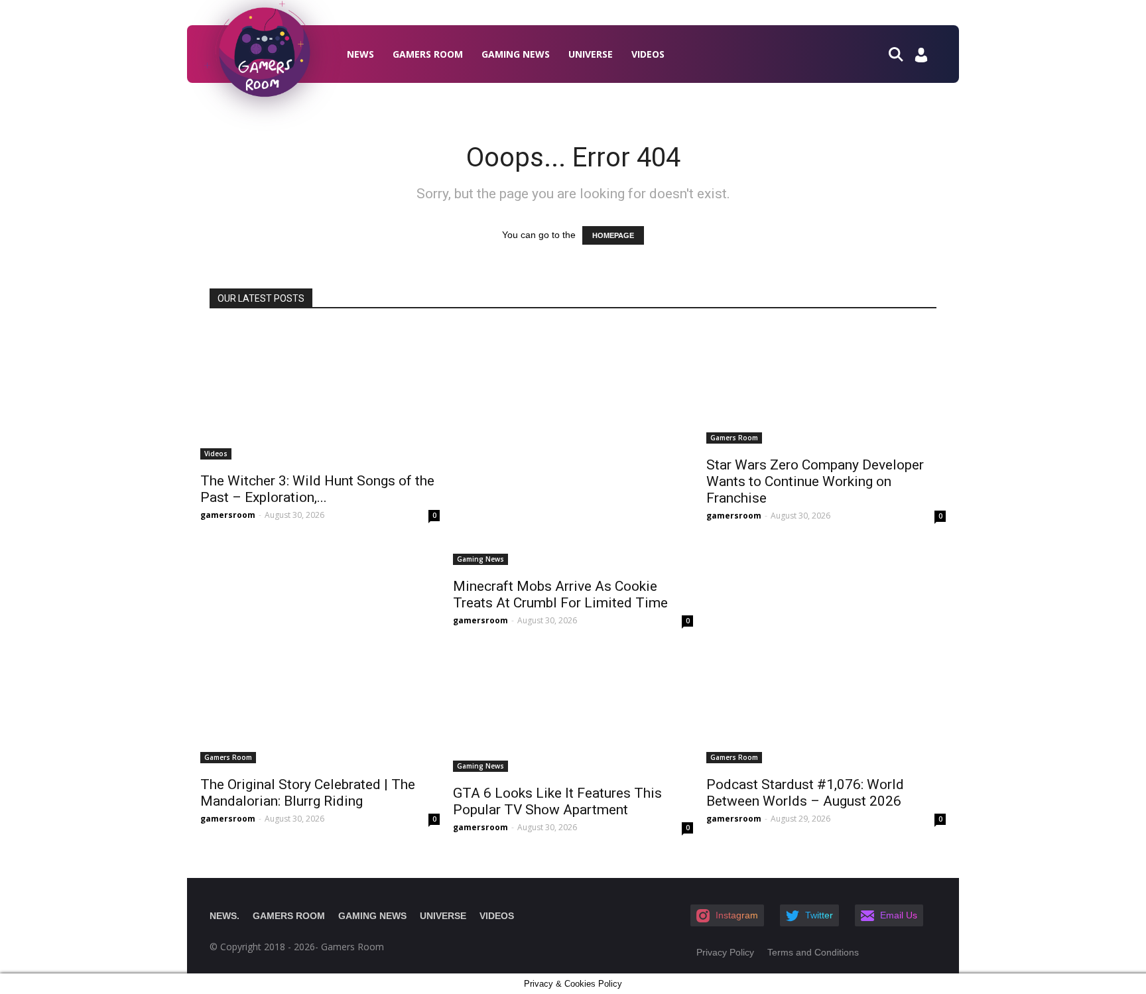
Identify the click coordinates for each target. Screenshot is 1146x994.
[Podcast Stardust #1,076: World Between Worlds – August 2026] (826, 704)
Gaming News (515, 54)
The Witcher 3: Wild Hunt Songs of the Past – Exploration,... (317, 489)
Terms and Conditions (813, 952)
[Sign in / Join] (921, 58)
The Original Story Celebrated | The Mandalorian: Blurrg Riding (307, 793)
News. (224, 915)
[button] (901, 53)
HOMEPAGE (613, 235)
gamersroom (227, 515)
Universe (590, 54)
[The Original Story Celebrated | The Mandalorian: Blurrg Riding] (320, 704)
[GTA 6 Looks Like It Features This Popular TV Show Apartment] (572, 708)
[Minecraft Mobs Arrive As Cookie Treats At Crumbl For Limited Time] (572, 445)
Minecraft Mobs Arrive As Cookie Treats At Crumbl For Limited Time (560, 594)
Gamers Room (428, 54)
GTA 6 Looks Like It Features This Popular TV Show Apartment (557, 801)
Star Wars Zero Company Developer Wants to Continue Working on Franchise (815, 481)
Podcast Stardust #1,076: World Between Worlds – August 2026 (805, 793)
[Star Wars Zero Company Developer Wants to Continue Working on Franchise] (826, 385)
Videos (648, 54)
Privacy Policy (725, 952)
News (360, 54)
